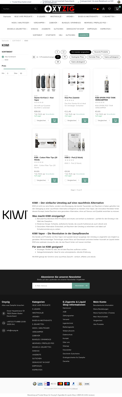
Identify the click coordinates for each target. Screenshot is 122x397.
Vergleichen (41, 120)
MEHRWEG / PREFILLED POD (95, 23)
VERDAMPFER (39, 23)
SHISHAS (34, 29)
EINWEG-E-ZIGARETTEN (16, 29)
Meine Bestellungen (100, 309)
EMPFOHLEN (92, 29)
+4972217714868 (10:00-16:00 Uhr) (16, 323)
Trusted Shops (43, 395)
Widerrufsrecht (68, 331)
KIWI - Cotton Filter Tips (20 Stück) (45, 158)
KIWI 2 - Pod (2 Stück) (74, 157)
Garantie (66, 361)
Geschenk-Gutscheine (71, 354)
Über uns (66, 342)
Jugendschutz (68, 323)
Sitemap (66, 346)
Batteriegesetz (68, 327)
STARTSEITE (51, 35)
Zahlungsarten (68, 315)
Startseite (7, 16)
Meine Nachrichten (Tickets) (104, 313)
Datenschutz (67, 335)
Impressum (67, 308)
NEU (60, 35)
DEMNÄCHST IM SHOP (75, 29)
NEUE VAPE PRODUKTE (23, 16)
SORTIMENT (37, 35)
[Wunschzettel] (109, 8)
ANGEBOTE (46, 29)
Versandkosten (50, 114)
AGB (64, 312)
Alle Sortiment (10, 57)
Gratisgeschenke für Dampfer (74, 357)
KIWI (26, 41)
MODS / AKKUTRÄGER (20, 23)
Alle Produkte (98, 324)
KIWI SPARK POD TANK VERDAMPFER (105, 99)
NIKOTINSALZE (55, 16)
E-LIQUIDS (41, 16)
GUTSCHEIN (58, 29)
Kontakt (66, 338)
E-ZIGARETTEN (108, 16)
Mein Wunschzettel (100, 317)
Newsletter (67, 350)
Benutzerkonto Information (103, 305)
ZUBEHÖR (53, 23)
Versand (66, 319)
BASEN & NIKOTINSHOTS (88, 16)
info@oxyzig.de (12, 330)
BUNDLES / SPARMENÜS (71, 23)
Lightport (74, 388)
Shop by (66, 388)
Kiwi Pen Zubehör (72, 98)
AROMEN (69, 16)
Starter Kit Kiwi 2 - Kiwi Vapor (44, 99)
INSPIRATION (105, 29)
